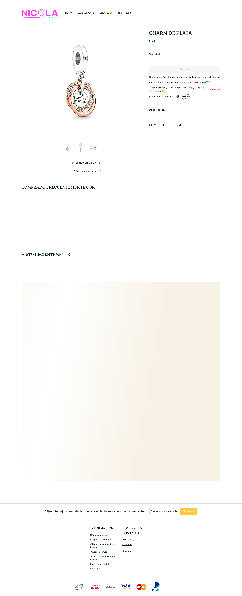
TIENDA (68, 13)
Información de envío (86, 162)
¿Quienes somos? (99, 552)
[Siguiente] (138, 147)
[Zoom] (81, 81)
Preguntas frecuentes (101, 539)
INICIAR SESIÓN (125, 13)
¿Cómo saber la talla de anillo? (102, 558)
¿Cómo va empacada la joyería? (102, 546)
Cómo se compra (99, 535)
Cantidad (154, 54)
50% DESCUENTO (86, 13)
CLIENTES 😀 (106, 13)
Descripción (157, 109)
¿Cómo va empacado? (86, 171)
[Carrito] (220, 13)
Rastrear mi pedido (100, 564)
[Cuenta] (217, 13)
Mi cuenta (95, 568)
